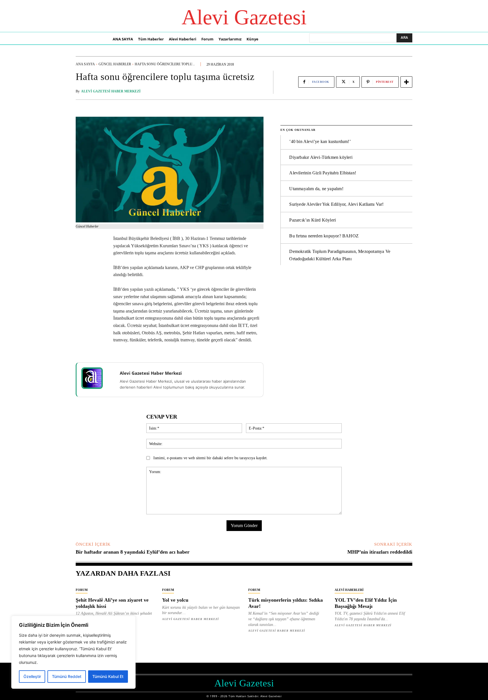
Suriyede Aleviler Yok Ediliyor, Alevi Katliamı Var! (336, 204)
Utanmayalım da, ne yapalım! (316, 188)
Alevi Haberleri (349, 589)
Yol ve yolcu (175, 600)
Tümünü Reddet (66, 676)
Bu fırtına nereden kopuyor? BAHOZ (324, 235)
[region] (73, 652)
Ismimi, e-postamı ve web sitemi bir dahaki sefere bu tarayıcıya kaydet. (210, 458)
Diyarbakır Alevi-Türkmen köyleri (320, 157)
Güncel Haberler (115, 64)
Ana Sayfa (85, 64)
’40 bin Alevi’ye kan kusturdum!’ (319, 141)
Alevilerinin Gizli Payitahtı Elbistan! (322, 172)
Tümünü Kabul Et (107, 676)
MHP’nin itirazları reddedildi (379, 552)
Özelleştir (32, 676)
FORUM (82, 589)
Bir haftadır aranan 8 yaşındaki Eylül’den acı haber (132, 552)
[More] (406, 82)
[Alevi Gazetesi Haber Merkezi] (95, 378)
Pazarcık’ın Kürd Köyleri (312, 220)
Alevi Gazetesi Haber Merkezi (111, 91)
